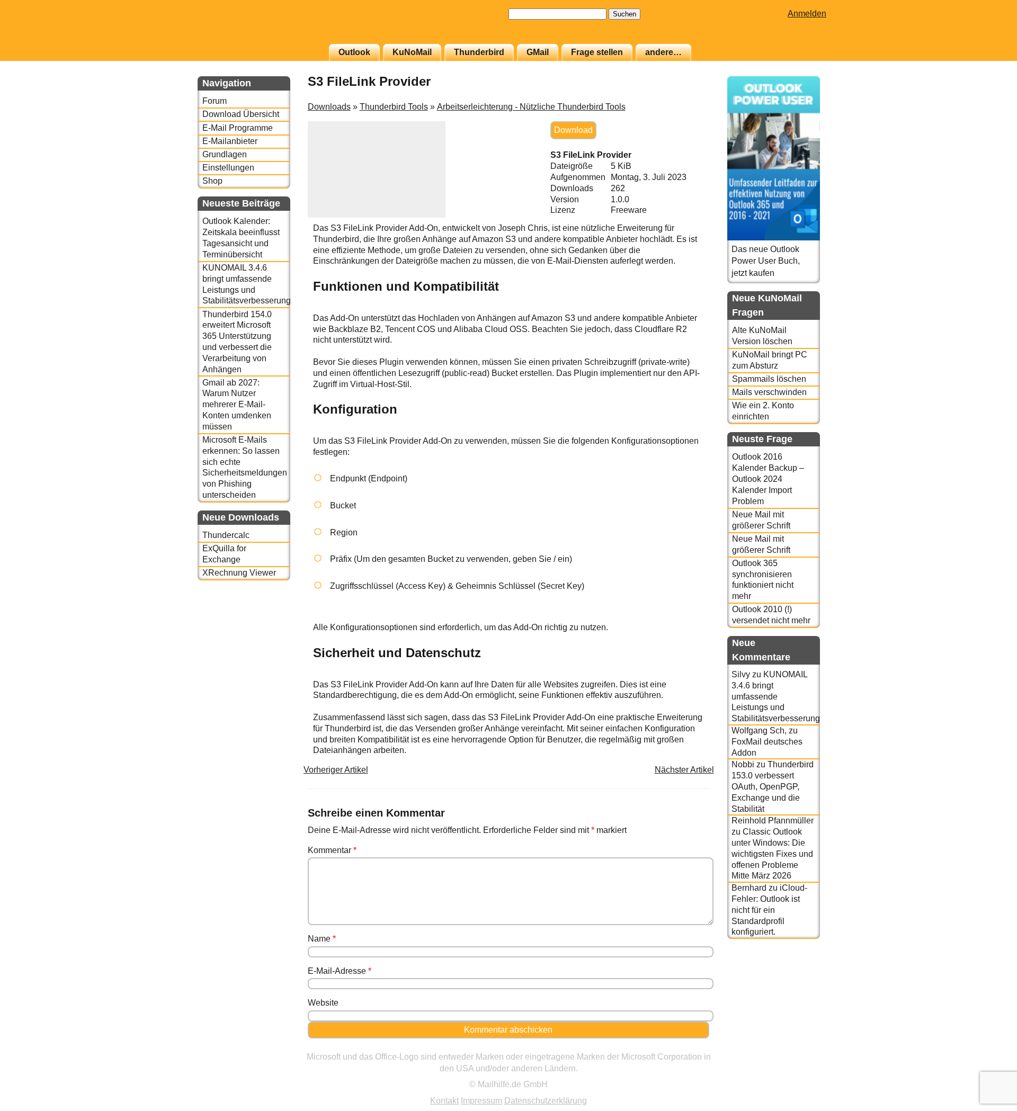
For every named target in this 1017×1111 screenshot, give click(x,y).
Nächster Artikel (684, 769)
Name (322, 938)
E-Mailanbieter (229, 141)
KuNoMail (412, 52)
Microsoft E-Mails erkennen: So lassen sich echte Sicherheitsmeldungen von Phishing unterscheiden (244, 467)
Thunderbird (479, 52)
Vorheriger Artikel (336, 769)
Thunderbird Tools (394, 106)
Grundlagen (224, 154)
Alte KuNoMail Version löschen (762, 336)
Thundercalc (225, 535)
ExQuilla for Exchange (224, 554)
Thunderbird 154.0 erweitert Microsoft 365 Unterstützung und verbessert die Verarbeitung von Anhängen (237, 342)
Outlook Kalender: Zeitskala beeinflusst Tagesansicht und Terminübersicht (241, 237)
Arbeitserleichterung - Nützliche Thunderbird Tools (531, 106)
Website (323, 1002)
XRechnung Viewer (239, 572)
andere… (663, 52)
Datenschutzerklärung (545, 1100)
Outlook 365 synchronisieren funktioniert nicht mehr (762, 580)
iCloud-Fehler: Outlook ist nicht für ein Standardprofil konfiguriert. (769, 909)
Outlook (354, 52)
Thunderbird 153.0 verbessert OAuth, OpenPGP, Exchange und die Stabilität (772, 786)
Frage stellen (597, 52)
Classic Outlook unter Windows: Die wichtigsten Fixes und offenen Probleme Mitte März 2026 (772, 853)
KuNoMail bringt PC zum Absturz (769, 360)
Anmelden (807, 13)
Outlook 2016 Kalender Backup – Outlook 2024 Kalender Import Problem (768, 478)
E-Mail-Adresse (339, 970)
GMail (538, 52)
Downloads (329, 106)
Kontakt (444, 1100)
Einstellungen (228, 167)
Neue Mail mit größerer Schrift (761, 520)
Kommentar (332, 850)
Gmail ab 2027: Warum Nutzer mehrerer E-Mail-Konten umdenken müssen (236, 404)
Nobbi (742, 764)
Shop (212, 180)
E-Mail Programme (237, 127)
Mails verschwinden (769, 392)
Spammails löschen (769, 378)
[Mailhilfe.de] (256, 27)
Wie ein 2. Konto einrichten (763, 411)
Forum (214, 100)
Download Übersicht (240, 114)
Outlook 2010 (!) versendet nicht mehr (771, 615)
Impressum (481, 1100)
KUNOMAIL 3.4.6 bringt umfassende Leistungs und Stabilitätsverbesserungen (246, 284)
